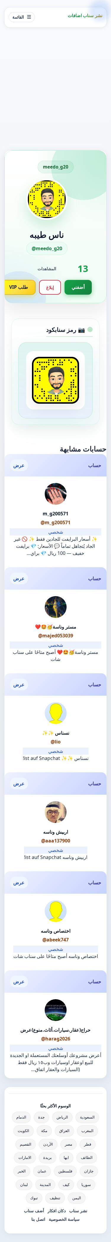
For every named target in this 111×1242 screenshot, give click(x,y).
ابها (66, 1157)
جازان (89, 1171)
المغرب (87, 1130)
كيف (66, 1184)
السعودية (87, 1117)
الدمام (21, 1117)
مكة (44, 1130)
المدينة (45, 1184)
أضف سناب (34, 1210)
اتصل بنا (38, 1219)
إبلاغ (50, 287)
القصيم (25, 1144)
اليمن (76, 1197)
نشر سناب (78, 1210)
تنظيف (55, 1197)
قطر (87, 1144)
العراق (64, 1130)
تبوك (34, 1197)
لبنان (24, 1184)
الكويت (23, 1130)
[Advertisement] (55, 89)
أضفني (78, 287)
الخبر (22, 1171)
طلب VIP (18, 287)
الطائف (87, 1157)
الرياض (62, 1117)
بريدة (47, 1157)
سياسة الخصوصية (64, 1219)
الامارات (24, 1157)
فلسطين (65, 1171)
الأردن (48, 1144)
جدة (41, 1117)
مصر (68, 1144)
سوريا (86, 1184)
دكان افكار (57, 1210)
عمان (42, 1171)
